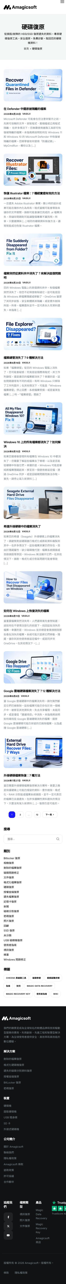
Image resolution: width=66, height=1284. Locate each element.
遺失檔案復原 (11, 896)
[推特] (8, 1226)
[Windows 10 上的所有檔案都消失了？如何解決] (33, 418)
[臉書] (8, 1217)
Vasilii (26, 113)
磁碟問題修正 (11, 872)
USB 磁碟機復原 (13, 940)
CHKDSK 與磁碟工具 (16, 978)
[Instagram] (8, 1235)
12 (37, 814)
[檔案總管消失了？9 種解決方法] (33, 333)
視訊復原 (9, 950)
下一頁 (49, 814)
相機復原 (9, 863)
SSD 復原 (9, 930)
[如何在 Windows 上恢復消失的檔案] (33, 587)
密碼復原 (9, 916)
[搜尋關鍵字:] (33, 839)
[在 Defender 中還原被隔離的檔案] (33, 85)
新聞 (6, 906)
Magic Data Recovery (39, 986)
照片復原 (9, 921)
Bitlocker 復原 (12, 858)
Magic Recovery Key (18, 994)
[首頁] (21, 7)
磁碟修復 (36, 978)
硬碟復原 (9, 887)
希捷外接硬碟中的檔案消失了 (22, 526)
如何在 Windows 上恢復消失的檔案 (26, 611)
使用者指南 (10, 945)
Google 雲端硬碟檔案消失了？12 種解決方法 (32, 691)
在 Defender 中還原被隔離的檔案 (25, 109)
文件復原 (9, 877)
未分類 (7, 935)
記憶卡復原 (10, 901)
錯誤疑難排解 (53, 978)
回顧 (6, 925)
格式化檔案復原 (13, 882)
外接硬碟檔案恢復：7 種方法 (22, 775)
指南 (8, 986)
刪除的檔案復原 (13, 868)
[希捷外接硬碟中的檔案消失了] (33, 502)
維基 (6, 954)
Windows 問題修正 (15, 959)
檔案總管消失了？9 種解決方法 (23, 357)
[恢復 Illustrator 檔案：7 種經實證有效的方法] (33, 169)
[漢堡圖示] (62, 1)
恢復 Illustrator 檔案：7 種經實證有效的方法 (32, 193)
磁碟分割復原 (11, 911)
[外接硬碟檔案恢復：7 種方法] (33, 751)
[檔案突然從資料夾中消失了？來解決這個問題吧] (33, 249)
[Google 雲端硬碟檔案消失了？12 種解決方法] (33, 667)
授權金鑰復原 (11, 892)
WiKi (55, 994)
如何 (18, 986)
